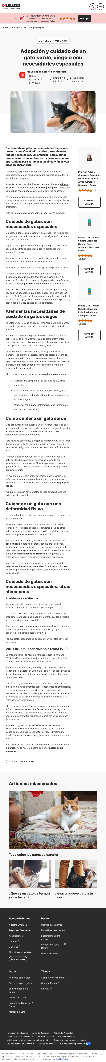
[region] (53, 1056)
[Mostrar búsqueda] (92, 6)
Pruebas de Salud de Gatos (19, 1005)
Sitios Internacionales (20, 952)
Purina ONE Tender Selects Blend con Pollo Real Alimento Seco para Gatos (88, 310)
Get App (84, 18)
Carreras (13, 946)
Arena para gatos (18, 997)
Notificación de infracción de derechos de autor (28, 1040)
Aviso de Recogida (40, 1033)
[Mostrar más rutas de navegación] (24, 27)
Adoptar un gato (37, 27)
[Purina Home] (44, 6)
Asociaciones (16, 935)
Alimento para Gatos (19, 977)
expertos (10, 747)
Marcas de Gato (17, 1011)
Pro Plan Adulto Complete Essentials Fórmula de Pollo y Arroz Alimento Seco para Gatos (89, 178)
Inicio (6, 27)
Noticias (13, 941)
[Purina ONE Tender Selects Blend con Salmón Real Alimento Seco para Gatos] (89, 223)
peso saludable (14, 543)
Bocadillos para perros (53, 930)
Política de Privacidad (63, 1033)
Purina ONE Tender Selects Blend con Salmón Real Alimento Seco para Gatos (88, 244)
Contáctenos (18, 959)
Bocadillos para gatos (20, 983)
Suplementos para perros (50, 937)
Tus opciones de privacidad (72, 1043)
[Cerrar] (16, 18)
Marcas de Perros (50, 953)
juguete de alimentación (34, 283)
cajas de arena (44, 358)
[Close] (102, 1054)
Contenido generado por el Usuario (70, 1040)
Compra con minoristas (53, 977)
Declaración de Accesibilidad (20, 1036)
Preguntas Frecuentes (20, 930)
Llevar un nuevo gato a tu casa (74, 895)
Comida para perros (51, 924)
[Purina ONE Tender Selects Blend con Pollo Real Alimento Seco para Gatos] (89, 291)
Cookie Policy (62, 1059)
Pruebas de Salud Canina (50, 946)
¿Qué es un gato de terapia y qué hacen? (29, 895)
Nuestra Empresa (18, 924)
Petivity (45, 988)
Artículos (15, 27)
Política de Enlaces (66, 1036)
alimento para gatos (47, 187)
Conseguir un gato (53, 40)
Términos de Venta (45, 1036)
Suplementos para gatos (18, 990)
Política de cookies (47, 1043)
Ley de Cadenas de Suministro (20, 1043)
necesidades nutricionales (32, 553)
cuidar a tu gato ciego (55, 374)
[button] (89, 202)
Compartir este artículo (78, 79)
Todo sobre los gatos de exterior (33, 855)
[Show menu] (100, 6)
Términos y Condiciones (17, 1033)
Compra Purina (49, 983)
